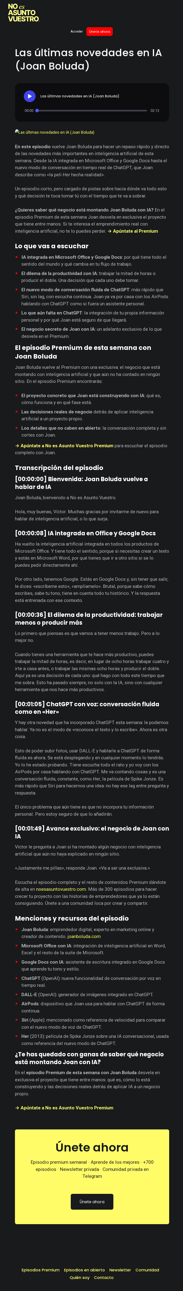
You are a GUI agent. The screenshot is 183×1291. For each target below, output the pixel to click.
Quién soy (79, 1277)
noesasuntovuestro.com (61, 889)
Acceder (77, 31)
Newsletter (120, 1270)
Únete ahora (99, 31)
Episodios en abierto (84, 1270)
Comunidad (147, 1270)
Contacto (104, 1277)
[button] (71, 96)
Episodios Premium (41, 1270)
